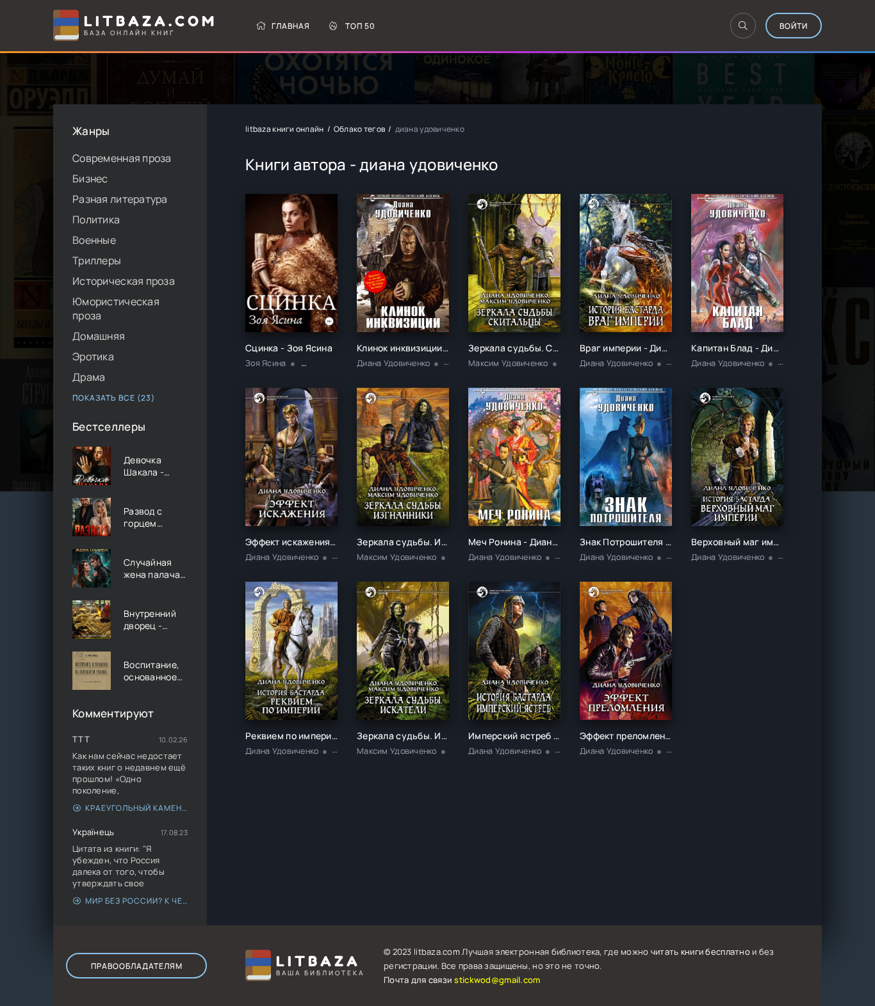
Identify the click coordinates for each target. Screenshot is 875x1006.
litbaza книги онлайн (284, 129)
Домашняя (98, 336)
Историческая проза (123, 281)
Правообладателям (137, 966)
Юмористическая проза (115, 308)
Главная (291, 25)
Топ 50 (360, 25)
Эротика (93, 356)
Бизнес (90, 179)
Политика (96, 219)
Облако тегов (359, 129)
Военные (94, 240)
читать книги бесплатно (700, 951)
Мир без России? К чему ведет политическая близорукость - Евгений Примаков (136, 900)
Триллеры (96, 260)
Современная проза (122, 158)
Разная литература (120, 199)
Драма (88, 377)
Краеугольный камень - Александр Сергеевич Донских (136, 807)
